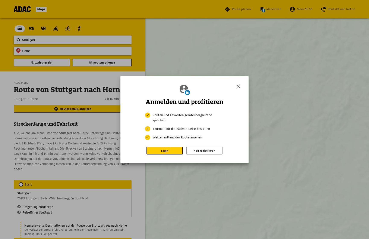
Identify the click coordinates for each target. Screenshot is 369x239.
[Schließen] (238, 86)
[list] (184, 126)
